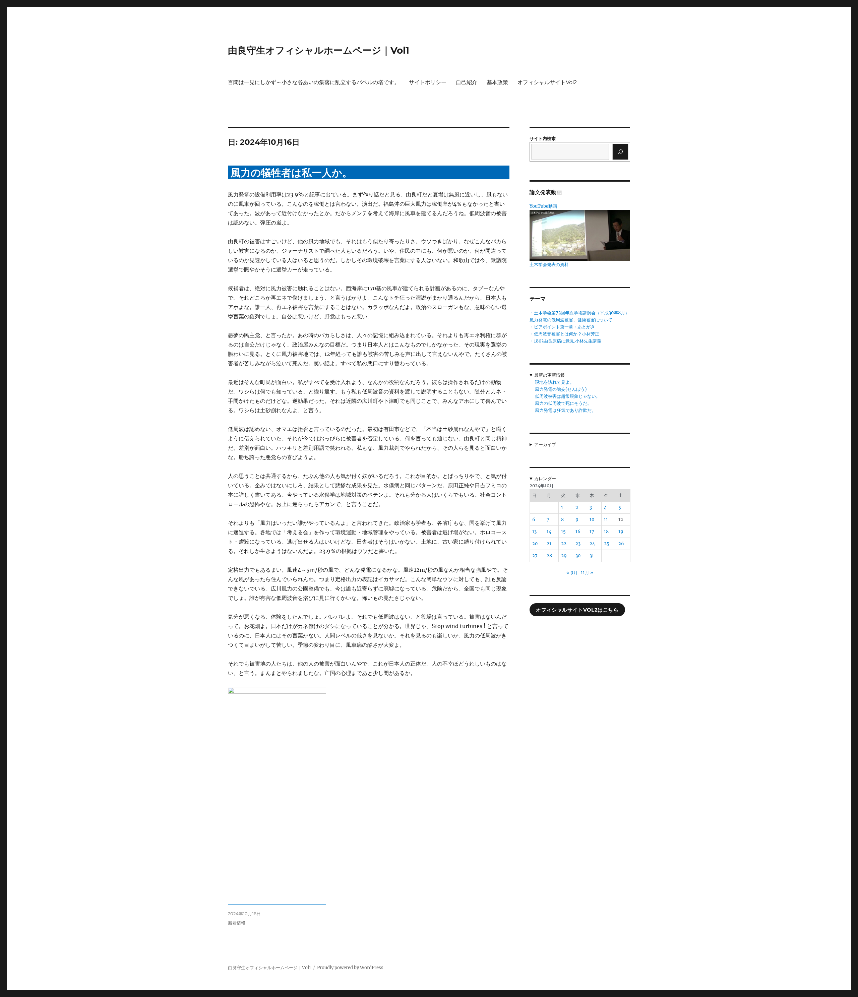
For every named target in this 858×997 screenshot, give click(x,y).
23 (577, 544)
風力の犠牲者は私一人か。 (291, 173)
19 (620, 532)
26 (621, 544)
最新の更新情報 (549, 375)
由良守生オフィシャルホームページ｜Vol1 (318, 50)
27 (535, 556)
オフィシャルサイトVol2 (547, 82)
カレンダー (545, 479)
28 (549, 556)
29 (564, 556)
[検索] (620, 152)
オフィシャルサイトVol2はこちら (577, 610)
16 (577, 532)
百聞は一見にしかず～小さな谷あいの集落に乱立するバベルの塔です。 (314, 82)
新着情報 (236, 923)
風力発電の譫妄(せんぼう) (561, 389)
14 (549, 532)
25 (606, 544)
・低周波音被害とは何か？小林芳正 (564, 334)
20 (535, 544)
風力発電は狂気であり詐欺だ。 (565, 410)
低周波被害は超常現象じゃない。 (567, 396)
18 (606, 532)
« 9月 (572, 572)
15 (563, 532)
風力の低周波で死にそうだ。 (563, 403)
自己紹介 (466, 82)
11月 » (587, 572)
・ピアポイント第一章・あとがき (562, 327)
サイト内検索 (543, 138)
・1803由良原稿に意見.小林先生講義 (565, 341)
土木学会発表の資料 (549, 264)
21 (549, 544)
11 (606, 519)
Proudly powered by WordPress (350, 968)
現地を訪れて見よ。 (554, 382)
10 (592, 519)
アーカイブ (545, 444)
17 (592, 532)
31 (592, 556)
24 (592, 544)
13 (534, 532)
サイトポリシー (427, 82)
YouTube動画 (543, 206)
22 (563, 544)
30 (577, 556)
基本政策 (497, 82)
